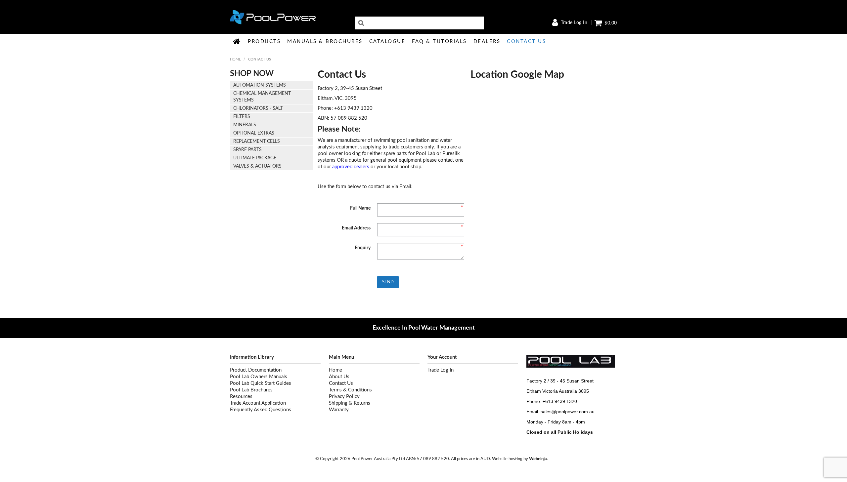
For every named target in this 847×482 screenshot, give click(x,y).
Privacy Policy (344, 396)
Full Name (360, 208)
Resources (241, 396)
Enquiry (363, 248)
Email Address (356, 228)
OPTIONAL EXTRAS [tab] (253, 133)
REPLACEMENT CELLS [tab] (256, 141)
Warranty (339, 409)
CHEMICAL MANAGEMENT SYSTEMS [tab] (262, 96)
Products (264, 41)
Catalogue (387, 41)
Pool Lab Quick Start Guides (260, 383)
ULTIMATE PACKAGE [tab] (254, 158)
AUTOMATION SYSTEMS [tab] (259, 85)
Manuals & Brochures (325, 41)
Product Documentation (256, 370)
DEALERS (487, 41)
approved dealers (350, 166)
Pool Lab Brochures (251, 389)
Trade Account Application (258, 403)
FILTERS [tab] (241, 116)
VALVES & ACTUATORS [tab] (257, 166)
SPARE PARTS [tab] (247, 149)
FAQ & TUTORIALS (439, 41)
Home (237, 41)
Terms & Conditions (350, 389)
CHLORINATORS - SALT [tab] (258, 108)
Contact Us (526, 41)
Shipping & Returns (349, 403)
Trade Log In (574, 22)
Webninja (538, 459)
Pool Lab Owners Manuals (258, 376)
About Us (339, 376)
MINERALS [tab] (244, 125)
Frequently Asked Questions (260, 409)
